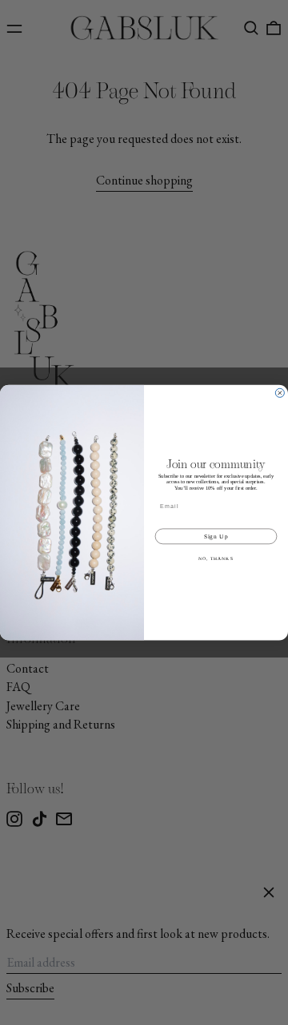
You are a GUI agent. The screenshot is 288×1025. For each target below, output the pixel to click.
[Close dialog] (279, 392)
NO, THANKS (215, 558)
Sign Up (216, 536)
